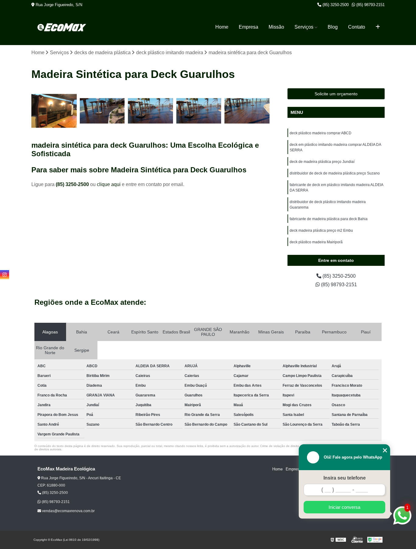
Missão (276, 27)
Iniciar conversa (344, 507)
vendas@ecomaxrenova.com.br (68, 511)
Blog (333, 27)
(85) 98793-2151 (370, 4)
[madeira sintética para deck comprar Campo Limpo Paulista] (150, 111)
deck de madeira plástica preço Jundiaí (322, 162)
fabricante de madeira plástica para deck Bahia (329, 219)
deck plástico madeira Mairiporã (316, 242)
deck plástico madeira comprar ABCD (320, 133)
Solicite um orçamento (336, 93)
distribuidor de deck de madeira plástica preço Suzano (335, 173)
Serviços (303, 27)
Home (221, 27)
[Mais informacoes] (378, 27)
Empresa (248, 27)
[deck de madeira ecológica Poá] (54, 111)
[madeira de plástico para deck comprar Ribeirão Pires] (199, 111)
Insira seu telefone (344, 477)
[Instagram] (4, 274)
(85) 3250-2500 (335, 4)
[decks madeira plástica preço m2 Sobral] (247, 111)
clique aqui (109, 184)
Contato (356, 27)
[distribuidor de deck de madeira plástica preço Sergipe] (102, 111)
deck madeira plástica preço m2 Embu (321, 230)
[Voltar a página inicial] (61, 27)
